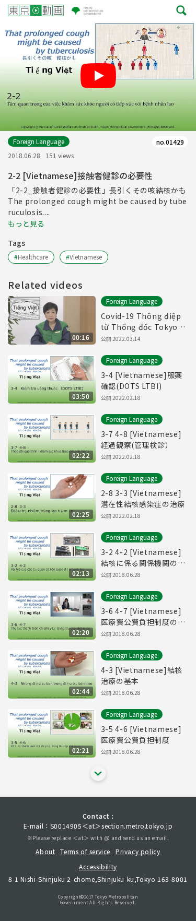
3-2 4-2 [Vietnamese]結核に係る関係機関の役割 (143, 558)
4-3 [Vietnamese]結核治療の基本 (142, 675)
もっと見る (26, 223)
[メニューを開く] (181, 10)
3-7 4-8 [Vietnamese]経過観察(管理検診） (141, 439)
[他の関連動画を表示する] (98, 773)
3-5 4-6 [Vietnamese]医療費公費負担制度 (141, 734)
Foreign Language (38, 141)
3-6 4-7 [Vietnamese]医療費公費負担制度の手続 (143, 617)
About (45, 851)
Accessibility (98, 866)
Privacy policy (138, 851)
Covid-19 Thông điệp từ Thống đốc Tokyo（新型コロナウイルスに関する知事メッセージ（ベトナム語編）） (143, 322)
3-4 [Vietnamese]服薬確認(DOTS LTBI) (142, 380)
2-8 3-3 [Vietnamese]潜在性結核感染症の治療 (143, 498)
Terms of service (85, 851)
